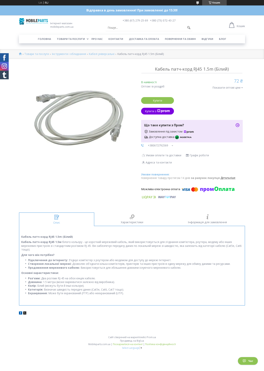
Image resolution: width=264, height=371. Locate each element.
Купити (157, 100)
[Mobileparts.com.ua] (33, 21)
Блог (222, 39)
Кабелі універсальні (101, 54)
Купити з (150, 111)
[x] (24, 313)
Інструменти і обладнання (69, 54)
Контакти (115, 39)
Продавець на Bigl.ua (132, 340)
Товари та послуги (71, 39)
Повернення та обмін (180, 39)
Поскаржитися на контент (128, 344)
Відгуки (207, 39)
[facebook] (20, 313)
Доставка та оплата (144, 39)
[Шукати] (189, 27)
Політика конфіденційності (160, 344)
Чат (250, 360)
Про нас (97, 39)
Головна (44, 39)
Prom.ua (151, 337)
